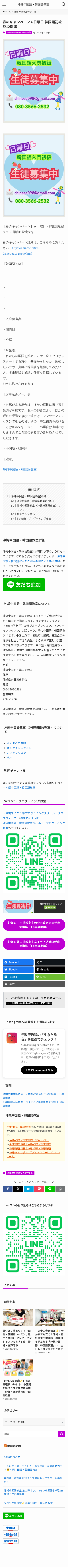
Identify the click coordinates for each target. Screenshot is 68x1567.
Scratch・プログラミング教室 (34, 518)
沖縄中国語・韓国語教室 (20, 469)
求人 (9, 757)
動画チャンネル (26, 514)
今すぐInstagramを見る (39, 1070)
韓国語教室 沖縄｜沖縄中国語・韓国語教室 (30, 1148)
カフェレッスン (16, 753)
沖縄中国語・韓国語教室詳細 (28, 496)
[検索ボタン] (63, 4)
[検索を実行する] (61, 1434)
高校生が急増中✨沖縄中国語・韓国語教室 (28, 1503)
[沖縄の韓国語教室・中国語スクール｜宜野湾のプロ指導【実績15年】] (34, 4)
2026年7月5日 (12, 1457)
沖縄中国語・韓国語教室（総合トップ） (29, 1140)
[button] (8, 1189)
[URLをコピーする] (60, 1189)
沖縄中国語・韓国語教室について (36, 501)
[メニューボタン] (4, 4)
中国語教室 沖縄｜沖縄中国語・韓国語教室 (30, 1144)
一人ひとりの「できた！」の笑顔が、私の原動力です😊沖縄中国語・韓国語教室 (33, 1467)
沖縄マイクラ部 (29, 818)
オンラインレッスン (19, 748)
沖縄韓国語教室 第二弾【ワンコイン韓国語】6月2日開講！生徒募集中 (33, 1492)
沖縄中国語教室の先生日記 (19, 32)
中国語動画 (14, 1446)
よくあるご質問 (16, 743)
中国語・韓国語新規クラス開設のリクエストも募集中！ (33, 1479)
